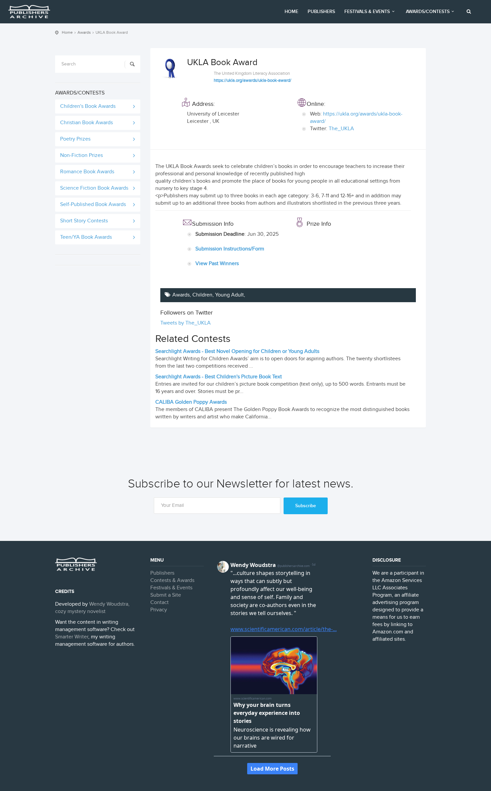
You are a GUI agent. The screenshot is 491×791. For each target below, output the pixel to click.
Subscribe (305, 506)
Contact (159, 602)
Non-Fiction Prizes (81, 155)
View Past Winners (217, 263)
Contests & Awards (172, 580)
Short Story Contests (84, 221)
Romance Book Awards (87, 172)
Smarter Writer (71, 637)
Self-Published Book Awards (93, 204)
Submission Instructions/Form (229, 249)
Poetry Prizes (75, 139)
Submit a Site (165, 595)
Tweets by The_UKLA (185, 323)
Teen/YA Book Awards (86, 237)
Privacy (158, 610)
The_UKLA (341, 129)
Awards (84, 32)
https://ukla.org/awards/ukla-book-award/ (252, 80)
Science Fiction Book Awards (94, 188)
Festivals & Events (367, 11)
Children (202, 295)
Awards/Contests (428, 11)
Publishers (321, 11)
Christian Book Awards (86, 123)
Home (291, 11)
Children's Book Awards (88, 106)
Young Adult (229, 295)
